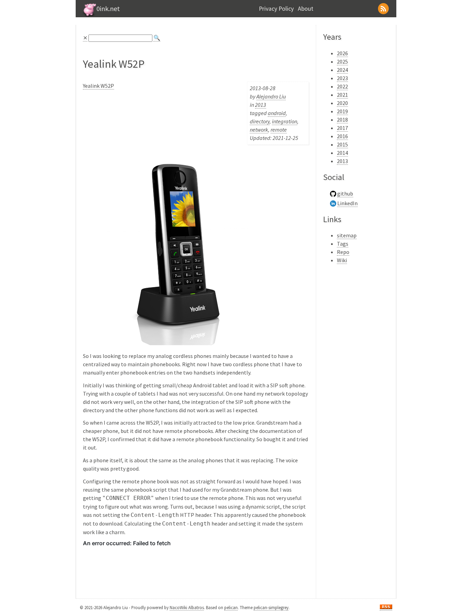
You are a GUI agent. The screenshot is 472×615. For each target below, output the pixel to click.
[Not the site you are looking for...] (88, 15)
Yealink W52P (98, 85)
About (305, 8)
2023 (342, 78)
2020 (342, 103)
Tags (342, 243)
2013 (260, 104)
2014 (342, 152)
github (345, 193)
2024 (342, 69)
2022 (342, 86)
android (277, 113)
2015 (342, 144)
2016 (342, 136)
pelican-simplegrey (271, 607)
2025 (342, 61)
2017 (342, 127)
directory (260, 121)
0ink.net (108, 8)
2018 (342, 119)
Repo (343, 251)
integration (284, 121)
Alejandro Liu (271, 96)
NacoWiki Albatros (187, 607)
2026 (342, 53)
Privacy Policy (276, 8)
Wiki (342, 260)
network (259, 129)
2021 (342, 94)
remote (279, 129)
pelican (231, 607)
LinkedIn (347, 203)
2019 (342, 111)
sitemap (347, 235)
